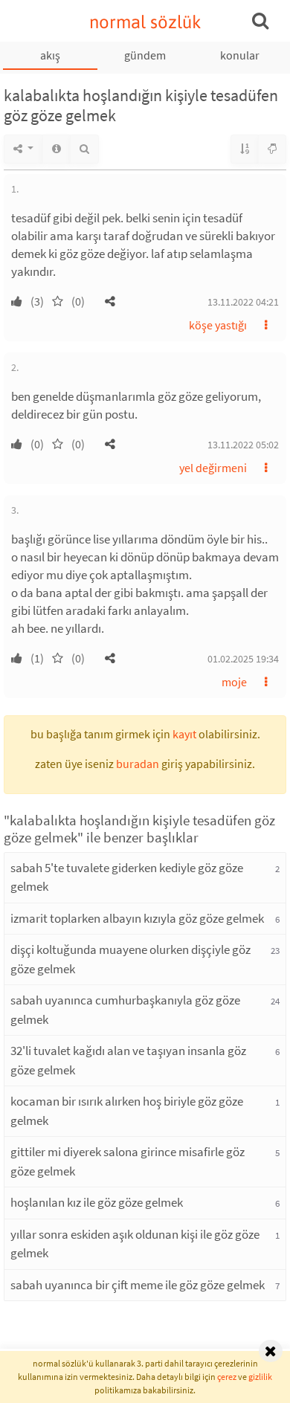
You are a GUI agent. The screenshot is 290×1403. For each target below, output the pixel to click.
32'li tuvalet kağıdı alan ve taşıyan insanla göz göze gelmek (128, 1060)
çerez (226, 1376)
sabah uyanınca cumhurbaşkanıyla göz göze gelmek (125, 1010)
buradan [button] (137, 763)
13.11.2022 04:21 (243, 302)
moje (234, 681)
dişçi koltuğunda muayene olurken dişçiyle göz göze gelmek (130, 959)
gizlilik (260, 1376)
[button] (110, 301)
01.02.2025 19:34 (243, 658)
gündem (145, 55)
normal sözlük (145, 22)
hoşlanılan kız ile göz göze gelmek (96, 1202)
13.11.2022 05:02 (243, 444)
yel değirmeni (213, 467)
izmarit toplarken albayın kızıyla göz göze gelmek (137, 918)
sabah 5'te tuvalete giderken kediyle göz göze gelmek (126, 877)
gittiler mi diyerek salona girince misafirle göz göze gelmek (127, 1161)
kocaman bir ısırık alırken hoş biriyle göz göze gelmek (126, 1111)
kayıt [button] (184, 733)
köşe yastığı (218, 324)
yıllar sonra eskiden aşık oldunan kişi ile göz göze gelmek (135, 1244)
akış (50, 55)
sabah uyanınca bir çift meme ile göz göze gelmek (137, 1285)
